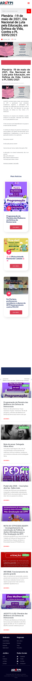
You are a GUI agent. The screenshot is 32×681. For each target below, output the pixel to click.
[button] (28, 3)
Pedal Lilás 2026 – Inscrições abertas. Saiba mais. (16, 487)
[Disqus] (16, 343)
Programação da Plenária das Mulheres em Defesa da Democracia (16, 219)
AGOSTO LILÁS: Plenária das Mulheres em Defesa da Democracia (16, 616)
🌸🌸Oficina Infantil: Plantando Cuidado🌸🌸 (15, 258)
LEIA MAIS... (16, 227)
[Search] (29, 11)
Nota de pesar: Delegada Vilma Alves (14, 445)
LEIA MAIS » (7, 418)
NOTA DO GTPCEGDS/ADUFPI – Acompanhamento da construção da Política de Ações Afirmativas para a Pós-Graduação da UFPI (16, 530)
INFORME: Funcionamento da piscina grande (16, 573)
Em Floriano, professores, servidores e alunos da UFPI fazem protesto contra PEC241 (16, 303)
